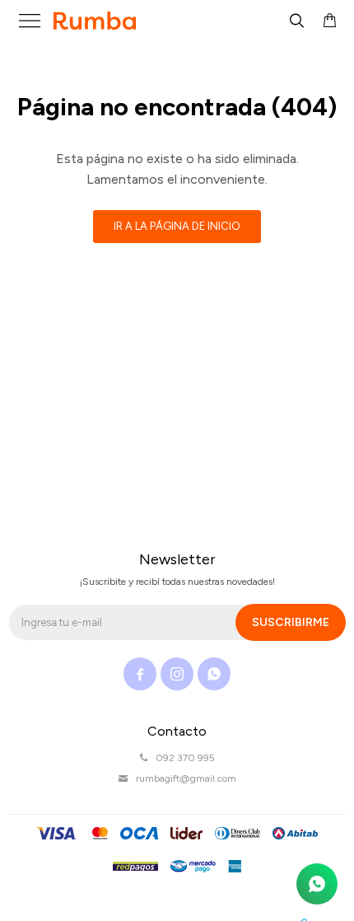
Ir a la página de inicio (177, 226)
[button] (296, 20)
